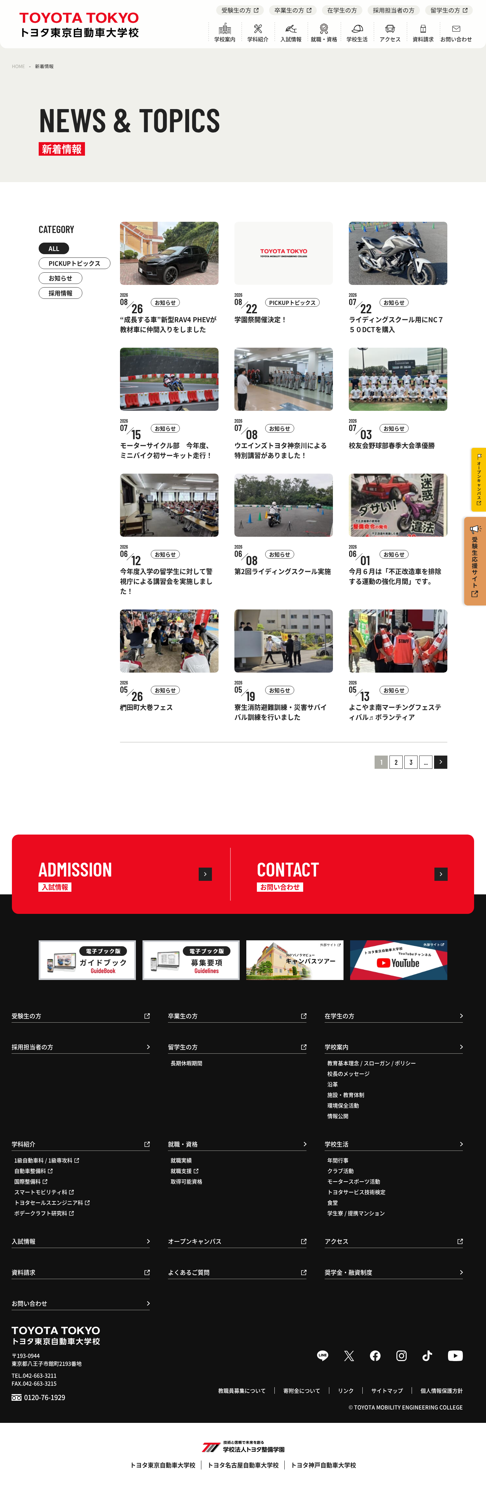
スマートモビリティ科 (40, 1192)
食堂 (332, 1202)
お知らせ (60, 278)
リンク (346, 1390)
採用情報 (60, 293)
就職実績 (181, 1160)
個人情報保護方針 (442, 1390)
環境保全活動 (343, 1105)
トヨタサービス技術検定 (356, 1192)
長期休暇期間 (186, 1063)
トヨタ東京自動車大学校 (162, 1465)
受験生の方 (236, 10)
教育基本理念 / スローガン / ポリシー (371, 1063)
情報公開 (337, 1116)
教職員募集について (242, 1390)
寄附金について (301, 1390)
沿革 (332, 1084)
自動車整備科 (30, 1171)
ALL (54, 248)
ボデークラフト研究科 (40, 1213)
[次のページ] (440, 762)
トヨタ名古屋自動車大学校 (243, 1465)
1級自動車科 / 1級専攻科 (43, 1160)
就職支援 (181, 1171)
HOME (18, 66)
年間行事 (337, 1160)
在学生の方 (342, 10)
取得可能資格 (186, 1181)
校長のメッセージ (348, 1073)
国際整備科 (27, 1181)
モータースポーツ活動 (353, 1181)
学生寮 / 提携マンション (356, 1213)
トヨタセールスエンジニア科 (48, 1202)
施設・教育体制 (345, 1095)
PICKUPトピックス (75, 263)
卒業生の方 (289, 10)
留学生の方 (445, 10)
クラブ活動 (340, 1171)
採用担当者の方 (394, 10)
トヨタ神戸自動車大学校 (323, 1465)
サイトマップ (387, 1390)
